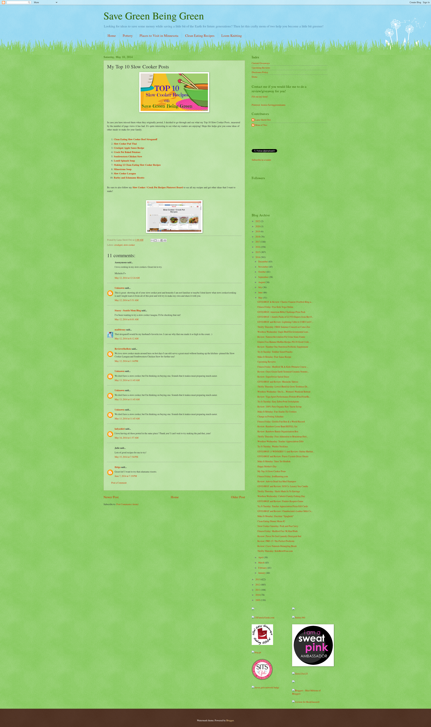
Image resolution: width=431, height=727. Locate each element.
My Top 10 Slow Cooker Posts (271, 471)
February (262, 567)
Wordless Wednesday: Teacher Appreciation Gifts (280, 441)
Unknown (119, 288)
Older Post (238, 497)
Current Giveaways (261, 63)
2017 (258, 241)
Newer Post (111, 497)
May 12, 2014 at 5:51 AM (126, 300)
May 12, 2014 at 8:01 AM (126, 319)
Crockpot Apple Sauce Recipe (129, 148)
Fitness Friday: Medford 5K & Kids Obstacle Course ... (282, 366)
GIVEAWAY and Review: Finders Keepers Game (280, 501)
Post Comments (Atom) (127, 504)
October (262, 271)
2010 (258, 594)
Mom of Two (261, 125)
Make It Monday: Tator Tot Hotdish (273, 461)
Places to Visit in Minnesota (159, 35)
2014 (258, 257)
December (263, 261)
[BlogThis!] (155, 240)
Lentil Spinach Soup (124, 160)
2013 (258, 579)
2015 (258, 252)
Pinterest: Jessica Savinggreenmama (268, 104)
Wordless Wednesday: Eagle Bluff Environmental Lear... (283, 331)
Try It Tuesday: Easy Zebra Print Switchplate (278, 401)
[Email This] (152, 240)
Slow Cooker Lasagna (125, 173)
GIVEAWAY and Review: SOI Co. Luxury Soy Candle (282, 486)
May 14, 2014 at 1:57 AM (126, 437)
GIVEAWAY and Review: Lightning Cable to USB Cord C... (285, 321)
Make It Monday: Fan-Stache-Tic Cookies (276, 411)
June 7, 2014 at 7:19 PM (126, 476)
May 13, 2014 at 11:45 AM (127, 380)
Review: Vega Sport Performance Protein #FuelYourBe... (284, 396)
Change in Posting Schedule (270, 416)
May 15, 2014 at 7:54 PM (126, 456)
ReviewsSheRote (123, 348)
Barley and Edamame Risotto (129, 177)
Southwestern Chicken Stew (128, 156)
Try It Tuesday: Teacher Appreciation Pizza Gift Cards (282, 506)
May (260, 297)
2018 (258, 236)
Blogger (230, 720)
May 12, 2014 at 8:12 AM (126, 338)
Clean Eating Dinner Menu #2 (271, 521)
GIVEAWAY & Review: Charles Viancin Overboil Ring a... (284, 301)
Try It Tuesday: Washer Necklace (272, 446)
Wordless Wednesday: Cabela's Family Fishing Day (281, 496)
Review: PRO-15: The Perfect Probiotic (275, 541)
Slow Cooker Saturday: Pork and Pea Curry (277, 526)
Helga (118, 467)
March (261, 562)
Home (112, 35)
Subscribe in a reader (261, 159)
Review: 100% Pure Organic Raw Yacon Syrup (279, 406)
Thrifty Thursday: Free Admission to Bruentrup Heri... (282, 436)
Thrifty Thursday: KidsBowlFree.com (275, 551)
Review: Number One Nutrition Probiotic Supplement (282, 346)
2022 (258, 221)
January (262, 572)
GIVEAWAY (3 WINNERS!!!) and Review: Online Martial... (285, 451)
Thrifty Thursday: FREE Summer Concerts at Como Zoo (283, 326)
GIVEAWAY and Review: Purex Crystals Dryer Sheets (282, 456)
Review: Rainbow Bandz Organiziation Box (277, 431)
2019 (258, 231)
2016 (258, 246)
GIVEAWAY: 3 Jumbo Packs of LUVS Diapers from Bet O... (285, 316)
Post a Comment (119, 482)
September (263, 277)
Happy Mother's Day (267, 466)
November (263, 266)
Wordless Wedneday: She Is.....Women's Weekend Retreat (283, 391)
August (262, 282)
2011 (258, 589)
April (261, 557)
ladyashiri (120, 428)
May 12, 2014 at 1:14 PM (126, 361)
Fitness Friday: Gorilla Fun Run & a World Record (281, 421)
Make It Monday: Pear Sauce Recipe (274, 356)
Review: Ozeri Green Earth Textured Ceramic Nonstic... (283, 371)
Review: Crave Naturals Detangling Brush (277, 546)
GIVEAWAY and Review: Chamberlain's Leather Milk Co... (285, 511)
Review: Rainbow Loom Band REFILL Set (277, 426)
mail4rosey (120, 329)
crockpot (118, 244)
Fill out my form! (260, 96)
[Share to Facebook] (161, 240)
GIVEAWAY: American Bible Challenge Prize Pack (281, 311)
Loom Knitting (231, 35)
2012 (258, 584)
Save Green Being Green (154, 15)
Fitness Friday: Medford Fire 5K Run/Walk (277, 531)
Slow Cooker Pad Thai (125, 143)
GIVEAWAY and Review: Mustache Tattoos (277, 381)
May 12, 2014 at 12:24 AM (127, 277)
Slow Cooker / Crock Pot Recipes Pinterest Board (157, 187)
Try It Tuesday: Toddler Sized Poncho (274, 351)
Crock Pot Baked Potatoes (127, 152)
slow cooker (129, 244)
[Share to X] (158, 240)
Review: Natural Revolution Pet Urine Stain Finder (281, 336)
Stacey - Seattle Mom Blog (128, 310)
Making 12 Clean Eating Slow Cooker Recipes (137, 165)
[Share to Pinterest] (165, 240)
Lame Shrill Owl (263, 120)
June (260, 292)
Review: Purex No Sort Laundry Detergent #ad (279, 536)
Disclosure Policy (260, 72)
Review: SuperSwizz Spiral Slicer (273, 376)
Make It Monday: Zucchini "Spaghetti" (275, 516)
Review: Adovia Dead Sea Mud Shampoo (276, 481)
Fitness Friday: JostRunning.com (272, 476)
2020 (258, 226)
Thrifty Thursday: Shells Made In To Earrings (278, 491)
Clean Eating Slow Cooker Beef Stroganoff (135, 139)
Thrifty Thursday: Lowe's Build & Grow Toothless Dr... (283, 386)
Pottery (128, 35)
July (260, 287)
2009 (258, 600)
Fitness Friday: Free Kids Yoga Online (275, 306)
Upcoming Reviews (261, 67)
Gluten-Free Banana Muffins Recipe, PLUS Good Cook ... (284, 341)
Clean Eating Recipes (199, 35)
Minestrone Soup (122, 169)
